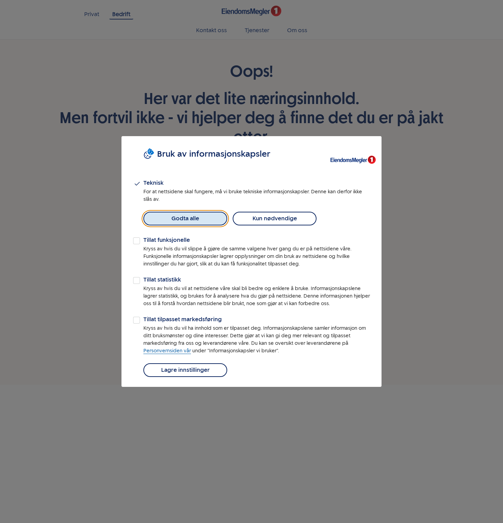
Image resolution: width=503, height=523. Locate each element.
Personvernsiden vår (167, 351)
